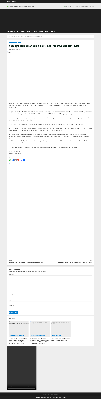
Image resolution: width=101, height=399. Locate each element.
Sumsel (29, 31)
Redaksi (56, 394)
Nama (11, 294)
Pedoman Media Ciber (47, 394)
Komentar (12, 274)
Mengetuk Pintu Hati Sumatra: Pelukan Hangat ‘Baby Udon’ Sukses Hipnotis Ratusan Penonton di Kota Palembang (18, 340)
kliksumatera (12, 49)
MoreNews (55, 397)
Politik (35, 31)
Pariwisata (21, 335)
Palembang (38, 335)
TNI (17, 31)
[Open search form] (93, 31)
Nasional (41, 31)
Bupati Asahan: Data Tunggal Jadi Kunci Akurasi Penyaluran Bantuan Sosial (60, 339)
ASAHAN (53, 31)
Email (10, 300)
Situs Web (11, 305)
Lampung (23, 31)
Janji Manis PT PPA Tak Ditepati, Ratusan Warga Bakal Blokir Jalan (26, 261)
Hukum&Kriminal (11, 31)
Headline (10, 42)
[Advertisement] (50, 19)
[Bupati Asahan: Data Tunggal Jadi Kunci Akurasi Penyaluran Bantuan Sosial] (61, 329)
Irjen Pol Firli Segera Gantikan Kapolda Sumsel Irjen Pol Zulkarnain (75, 261)
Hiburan (47, 31)
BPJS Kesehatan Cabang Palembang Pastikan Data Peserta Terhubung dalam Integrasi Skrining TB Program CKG (39, 340)
